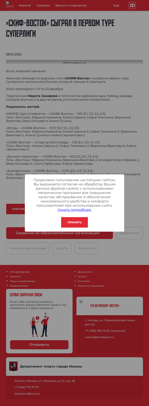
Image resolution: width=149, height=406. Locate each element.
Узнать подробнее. (74, 210)
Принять (75, 222)
